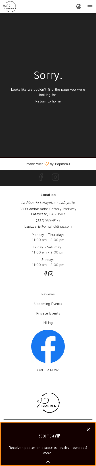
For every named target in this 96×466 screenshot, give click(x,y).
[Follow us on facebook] (48, 346)
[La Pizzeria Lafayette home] (23, 6)
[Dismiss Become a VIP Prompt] (88, 429)
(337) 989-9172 (48, 220)
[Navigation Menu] (90, 6)
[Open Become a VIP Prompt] (48, 461)
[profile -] (78, 6)
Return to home (48, 101)
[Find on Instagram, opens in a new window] (55, 178)
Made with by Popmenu (36, 163)
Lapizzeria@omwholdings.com (48, 226)
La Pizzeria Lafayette (48, 403)
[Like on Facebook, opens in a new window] (41, 178)
